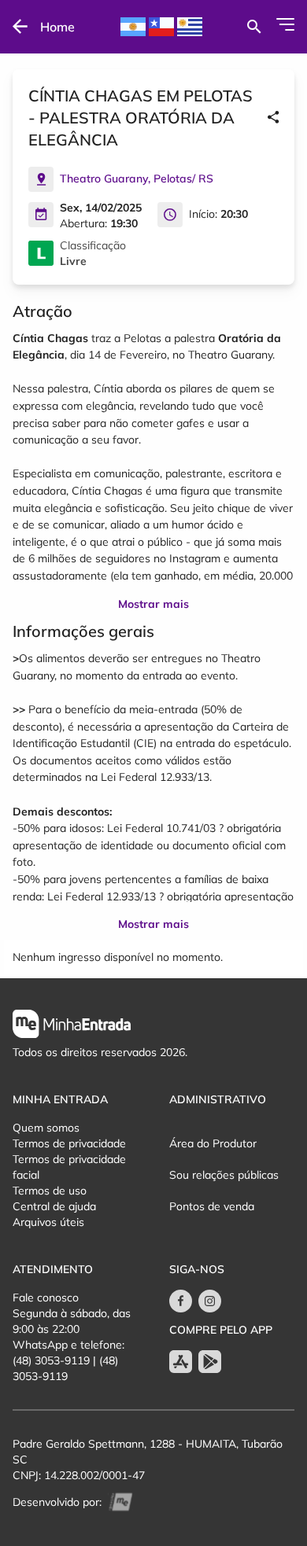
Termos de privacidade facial (69, 1167)
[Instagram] (209, 1301)
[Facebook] (180, 1301)
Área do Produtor (213, 1143)
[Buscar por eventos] (254, 27)
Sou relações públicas (224, 1175)
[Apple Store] (180, 1361)
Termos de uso (50, 1190)
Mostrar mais (153, 604)
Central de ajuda (54, 1206)
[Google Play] (209, 1361)
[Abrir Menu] (285, 24)
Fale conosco (46, 1297)
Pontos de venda (211, 1206)
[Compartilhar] (273, 118)
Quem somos (46, 1128)
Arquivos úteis (48, 1222)
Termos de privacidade (69, 1143)
